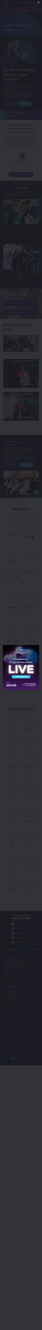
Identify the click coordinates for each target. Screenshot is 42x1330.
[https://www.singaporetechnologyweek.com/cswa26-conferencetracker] (21, 689)
